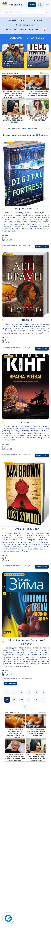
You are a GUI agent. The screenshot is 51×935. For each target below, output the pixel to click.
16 (36, 692)
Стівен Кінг (26, 454)
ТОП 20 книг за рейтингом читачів (21, 29)
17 (43, 692)
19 (14, 699)
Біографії (12, 20)
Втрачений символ (27, 528)
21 (28, 699)
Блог (23, 20)
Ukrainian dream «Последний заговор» (26, 642)
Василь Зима (27, 678)
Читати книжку (41, 246)
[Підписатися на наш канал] (44, 30)
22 (35, 699)
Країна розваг (27, 422)
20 (21, 699)
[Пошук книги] (46, 12)
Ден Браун (26, 245)
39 (25, 706)
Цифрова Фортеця (27, 208)
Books (16, 4)
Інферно (26, 319)
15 (28, 692)
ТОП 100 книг (37, 20)
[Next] (41, 39)
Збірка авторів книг (25, 25)
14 (21, 692)
